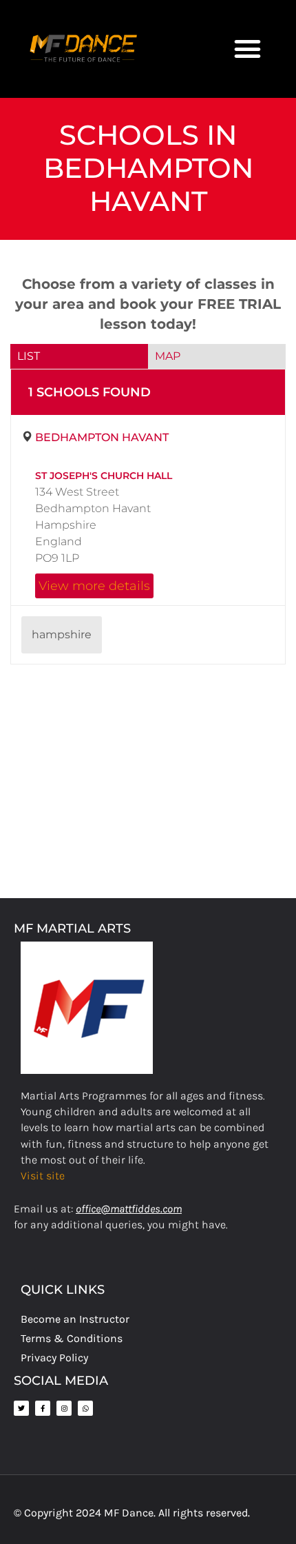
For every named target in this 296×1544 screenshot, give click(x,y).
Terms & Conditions (72, 1338)
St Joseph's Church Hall (103, 475)
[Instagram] (64, 1408)
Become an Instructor (75, 1318)
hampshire (62, 634)
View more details (94, 585)
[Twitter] (21, 1408)
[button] (247, 49)
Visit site (43, 1175)
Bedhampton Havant (102, 437)
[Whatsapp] (85, 1408)
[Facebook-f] (42, 1408)
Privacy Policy (54, 1357)
